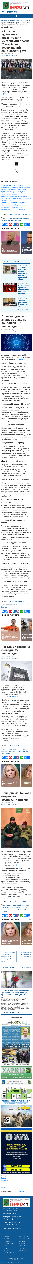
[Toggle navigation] (16, 16)
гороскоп (20, 605)
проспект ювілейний (17, 909)
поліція (4, 909)
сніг (20, 751)
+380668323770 (11, 1225)
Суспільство (17, 20)
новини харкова (20, 907)
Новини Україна (17, 601)
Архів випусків (26, 967)
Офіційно (7, 1248)
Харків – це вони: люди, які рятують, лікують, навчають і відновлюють (14, 1003)
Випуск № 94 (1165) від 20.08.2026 (16, 1064)
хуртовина (5, 753)
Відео (6, 1250)
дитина (10, 907)
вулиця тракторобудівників (17, 905)
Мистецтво (8, 20)
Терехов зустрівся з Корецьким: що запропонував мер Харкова (23, 305)
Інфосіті (4, 94)
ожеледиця (6, 751)
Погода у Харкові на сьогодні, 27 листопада (25, 954)
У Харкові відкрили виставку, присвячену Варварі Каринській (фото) (22, 273)
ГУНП (3, 907)
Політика (7, 1239)
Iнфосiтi (15, 696)
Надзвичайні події (18, 901)
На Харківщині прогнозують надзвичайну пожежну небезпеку (24, 289)
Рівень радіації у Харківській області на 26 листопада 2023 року (8, 956)
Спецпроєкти (9, 1252)
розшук (4, 911)
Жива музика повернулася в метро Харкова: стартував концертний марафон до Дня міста (16, 198)
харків (20, 220)
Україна (6, 1236)
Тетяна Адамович (11, 804)
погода (15, 751)
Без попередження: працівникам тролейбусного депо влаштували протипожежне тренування (13, 192)
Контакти (22, 1250)
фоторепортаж (10, 220)
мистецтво (10, 218)
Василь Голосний (11, 55)
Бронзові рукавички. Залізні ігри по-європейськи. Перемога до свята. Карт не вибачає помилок (15, 1008)
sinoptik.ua (21, 1191)
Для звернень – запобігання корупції (24, 1239)
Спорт (6, 1246)
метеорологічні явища (15, 749)
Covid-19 (7, 1241)
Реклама (22, 1248)
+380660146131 (11, 1211)
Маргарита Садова (12, 331)
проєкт (19, 218)
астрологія (10, 605)
